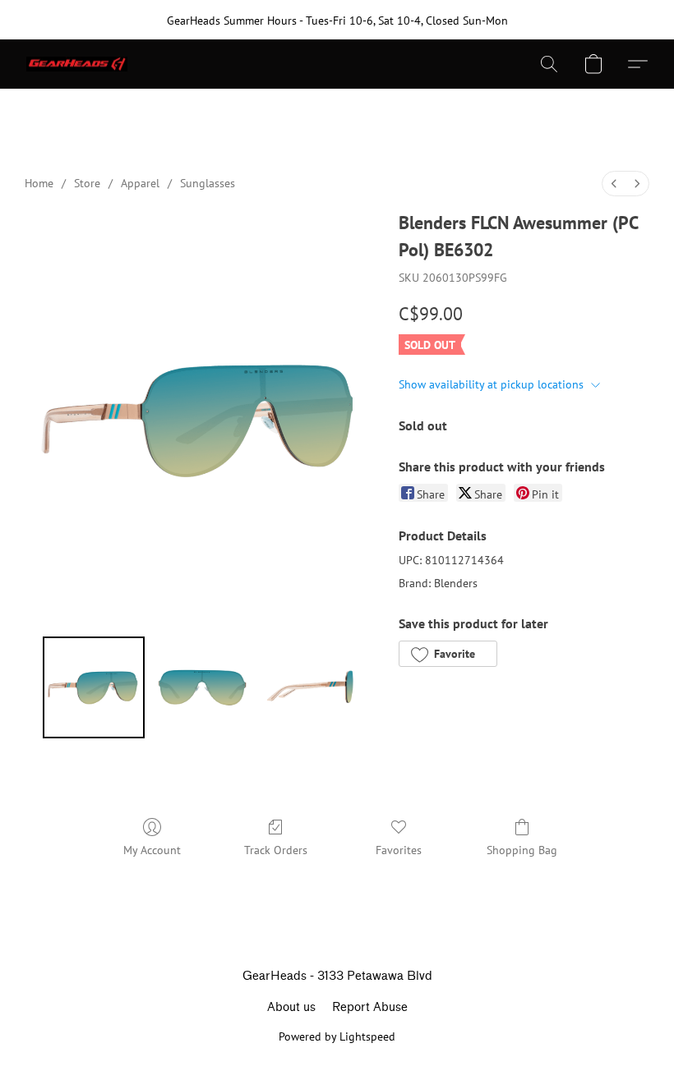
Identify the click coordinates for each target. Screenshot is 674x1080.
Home (39, 183)
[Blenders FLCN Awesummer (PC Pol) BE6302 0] (94, 687)
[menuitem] (614, 183)
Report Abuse (370, 1007)
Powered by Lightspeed (337, 1036)
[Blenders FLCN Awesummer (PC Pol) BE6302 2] (311, 687)
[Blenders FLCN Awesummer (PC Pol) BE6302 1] (202, 687)
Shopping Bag (522, 850)
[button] (76, 64)
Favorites (399, 850)
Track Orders (275, 850)
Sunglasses (207, 183)
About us (291, 1007)
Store (87, 183)
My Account (152, 850)
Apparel (140, 183)
